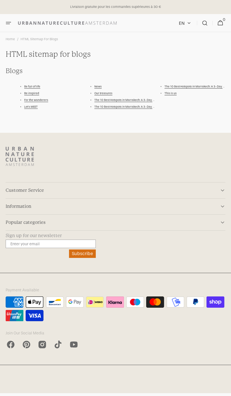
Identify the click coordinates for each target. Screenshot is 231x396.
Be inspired (31, 93)
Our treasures (103, 93)
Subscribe (82, 253)
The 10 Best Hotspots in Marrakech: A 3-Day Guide (127, 100)
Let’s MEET (31, 107)
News (98, 86)
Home (10, 39)
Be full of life (32, 86)
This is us (171, 93)
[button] (8, 23)
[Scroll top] (224, 389)
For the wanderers (36, 100)
